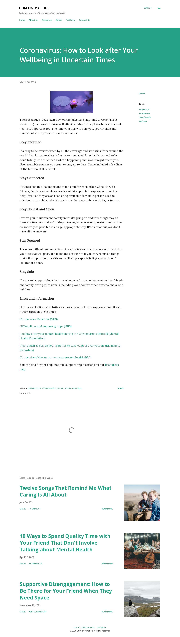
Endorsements (88, 627)
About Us (33, 20)
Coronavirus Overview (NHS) (39, 319)
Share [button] (142, 93)
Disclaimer (101, 627)
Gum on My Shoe (34, 8)
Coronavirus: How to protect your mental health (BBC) (55, 357)
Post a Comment (38, 611)
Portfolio (70, 20)
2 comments (35, 563)
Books (59, 20)
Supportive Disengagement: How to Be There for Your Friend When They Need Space (66, 591)
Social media (145, 117)
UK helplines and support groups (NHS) (46, 326)
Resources (47, 20)
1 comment (35, 508)
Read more (107, 508)
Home (22, 20)
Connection (144, 109)
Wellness (143, 121)
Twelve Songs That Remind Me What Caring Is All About (66, 491)
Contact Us (84, 20)
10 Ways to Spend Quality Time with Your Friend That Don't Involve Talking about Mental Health (65, 542)
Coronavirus (144, 113)
